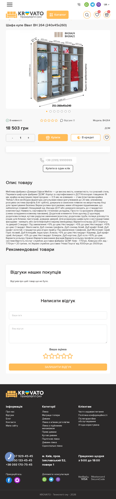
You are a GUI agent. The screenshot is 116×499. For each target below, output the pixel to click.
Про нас (10, 411)
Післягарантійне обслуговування (87, 420)
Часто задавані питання (91, 411)
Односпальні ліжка (52, 445)
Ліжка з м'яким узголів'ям (55, 422)
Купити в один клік (58, 168)
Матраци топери (51, 415)
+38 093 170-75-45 (19, 465)
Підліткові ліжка (51, 438)
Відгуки (10, 415)
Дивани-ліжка (49, 442)
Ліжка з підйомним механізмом (52, 427)
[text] (46, 356)
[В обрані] (106, 137)
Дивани (46, 418)
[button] (47, 111)
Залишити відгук (58, 367)
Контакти (11, 422)
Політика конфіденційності (92, 415)
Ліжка (45, 411)
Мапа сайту (12, 425)
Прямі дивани (49, 431)
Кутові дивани (49, 435)
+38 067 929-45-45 (19, 456)
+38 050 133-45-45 (19, 460)
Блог (8, 418)
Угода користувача (88, 424)
